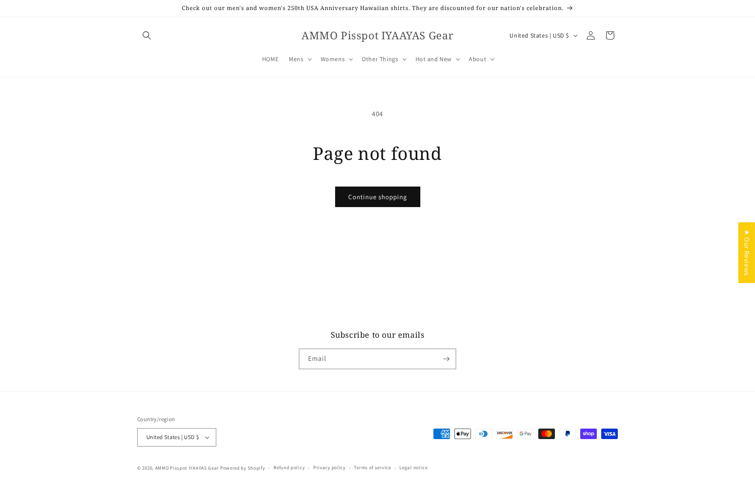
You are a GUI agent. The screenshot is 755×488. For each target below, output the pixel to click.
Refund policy (289, 467)
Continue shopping (377, 197)
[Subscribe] (446, 359)
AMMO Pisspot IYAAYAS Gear (187, 468)
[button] (146, 35)
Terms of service (372, 467)
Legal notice (413, 467)
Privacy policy (329, 467)
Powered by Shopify (242, 468)
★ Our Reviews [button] (747, 252)
